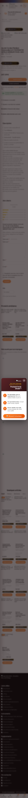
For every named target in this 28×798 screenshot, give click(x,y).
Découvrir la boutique (15, 416)
